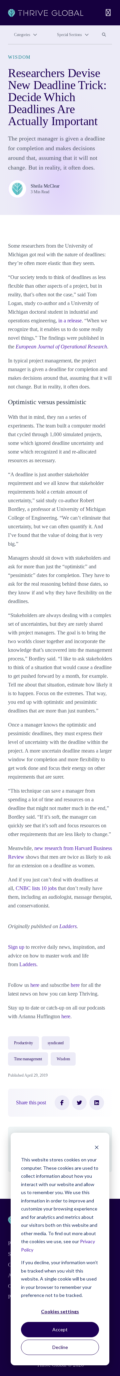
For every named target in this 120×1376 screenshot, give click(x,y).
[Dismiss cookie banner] (96, 1147)
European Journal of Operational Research (61, 346)
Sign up (16, 947)
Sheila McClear (45, 186)
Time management (28, 1059)
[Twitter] (79, 1102)
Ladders (68, 926)
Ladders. (28, 964)
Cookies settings (60, 1311)
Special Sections (69, 34)
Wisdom (19, 57)
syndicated (56, 1043)
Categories (22, 34)
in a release (70, 320)
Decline (60, 1347)
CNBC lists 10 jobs (36, 888)
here (34, 985)
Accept (60, 1329)
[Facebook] (62, 1102)
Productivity (23, 1043)
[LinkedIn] (96, 1102)
